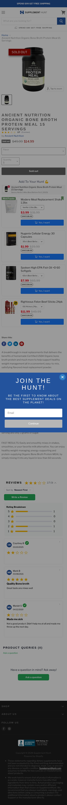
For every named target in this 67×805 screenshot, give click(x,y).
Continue (33, 423)
